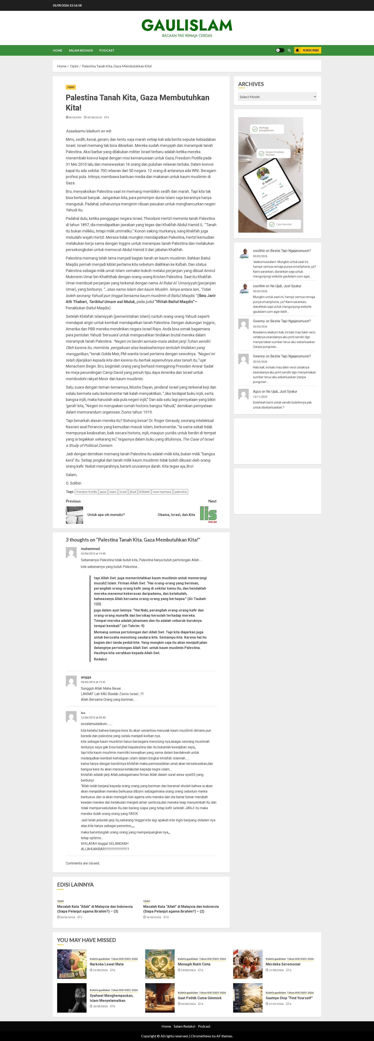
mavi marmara (162, 491)
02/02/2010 (154, 917)
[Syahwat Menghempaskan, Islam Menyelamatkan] (72, 998)
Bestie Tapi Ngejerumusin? (290, 251)
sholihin (75, 117)
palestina (180, 491)
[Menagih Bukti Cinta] (160, 964)
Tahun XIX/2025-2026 (124, 958)
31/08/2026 (100, 970)
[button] (289, 50)
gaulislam (187, 25)
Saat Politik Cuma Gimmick (200, 998)
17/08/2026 (276, 970)
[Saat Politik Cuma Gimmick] (160, 998)
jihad (133, 491)
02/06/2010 (94, 117)
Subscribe (311, 50)
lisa (83, 713)
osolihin (259, 251)
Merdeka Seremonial (283, 964)
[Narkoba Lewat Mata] (72, 964)
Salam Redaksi (81, 50)
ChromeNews (201, 1036)
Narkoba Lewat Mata (107, 964)
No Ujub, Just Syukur (285, 286)
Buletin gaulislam (100, 958)
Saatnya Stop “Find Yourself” (289, 998)
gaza (103, 491)
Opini (71, 87)
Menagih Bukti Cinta (194, 964)
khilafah (144, 491)
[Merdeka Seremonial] (248, 964)
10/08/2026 (100, 1006)
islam (113, 491)
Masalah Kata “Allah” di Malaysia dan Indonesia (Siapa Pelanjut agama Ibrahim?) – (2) (181, 909)
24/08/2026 (188, 970)
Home (57, 50)
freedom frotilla (86, 491)
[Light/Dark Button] (280, 50)
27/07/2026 (276, 1003)
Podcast (106, 50)
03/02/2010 (67, 917)
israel (123, 491)
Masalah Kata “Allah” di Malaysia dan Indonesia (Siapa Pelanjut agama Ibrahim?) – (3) (95, 909)
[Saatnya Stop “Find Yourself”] (248, 998)
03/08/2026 (188, 1003)
